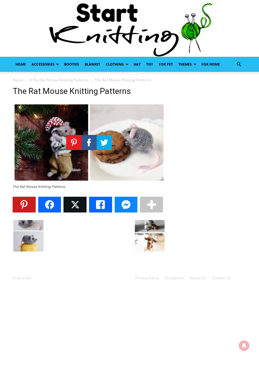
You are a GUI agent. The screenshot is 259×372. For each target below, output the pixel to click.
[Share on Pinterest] (24, 204)
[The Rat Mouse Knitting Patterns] (89, 180)
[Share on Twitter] (75, 204)
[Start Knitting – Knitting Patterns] (129, 28)
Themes (185, 64)
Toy (149, 64)
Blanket (92, 64)
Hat (137, 64)
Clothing (115, 64)
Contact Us (221, 278)
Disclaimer (174, 278)
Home (20, 64)
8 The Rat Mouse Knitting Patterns (59, 80)
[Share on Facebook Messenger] (126, 204)
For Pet (166, 64)
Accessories (43, 64)
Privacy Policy (147, 278)
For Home (211, 64)
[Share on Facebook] (49, 204)
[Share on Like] (100, 204)
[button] (238, 64)
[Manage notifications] (244, 345)
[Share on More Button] (151, 204)
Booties (71, 64)
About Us (198, 278)
